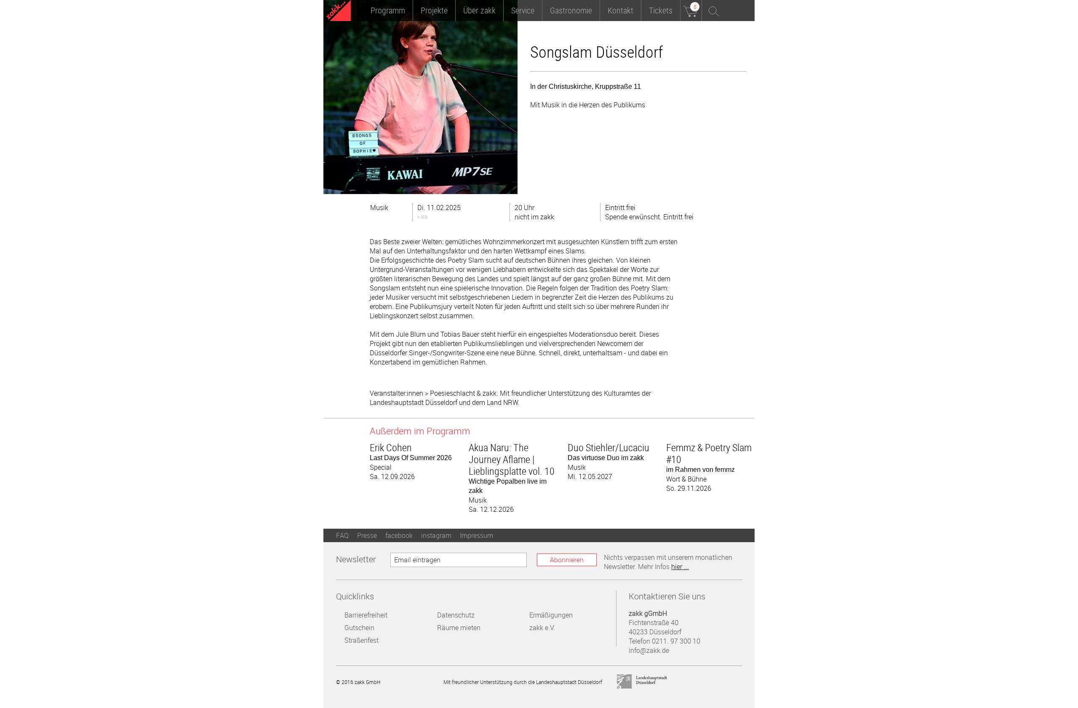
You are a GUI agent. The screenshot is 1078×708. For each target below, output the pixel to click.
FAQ (342, 535)
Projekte (434, 10)
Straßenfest (361, 640)
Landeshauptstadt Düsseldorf (642, 681)
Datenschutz (456, 615)
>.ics (422, 216)
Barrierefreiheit (365, 615)
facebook (399, 535)
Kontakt (620, 10)
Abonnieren (567, 559)
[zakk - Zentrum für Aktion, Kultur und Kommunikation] (338, 11)
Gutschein (359, 627)
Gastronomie (571, 10)
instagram (436, 535)
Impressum (476, 535)
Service (522, 10)
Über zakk (479, 10)
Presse (367, 535)
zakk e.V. (542, 627)
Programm (388, 10)
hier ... (680, 566)
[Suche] (712, 10)
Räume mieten (458, 627)
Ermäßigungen (551, 615)
